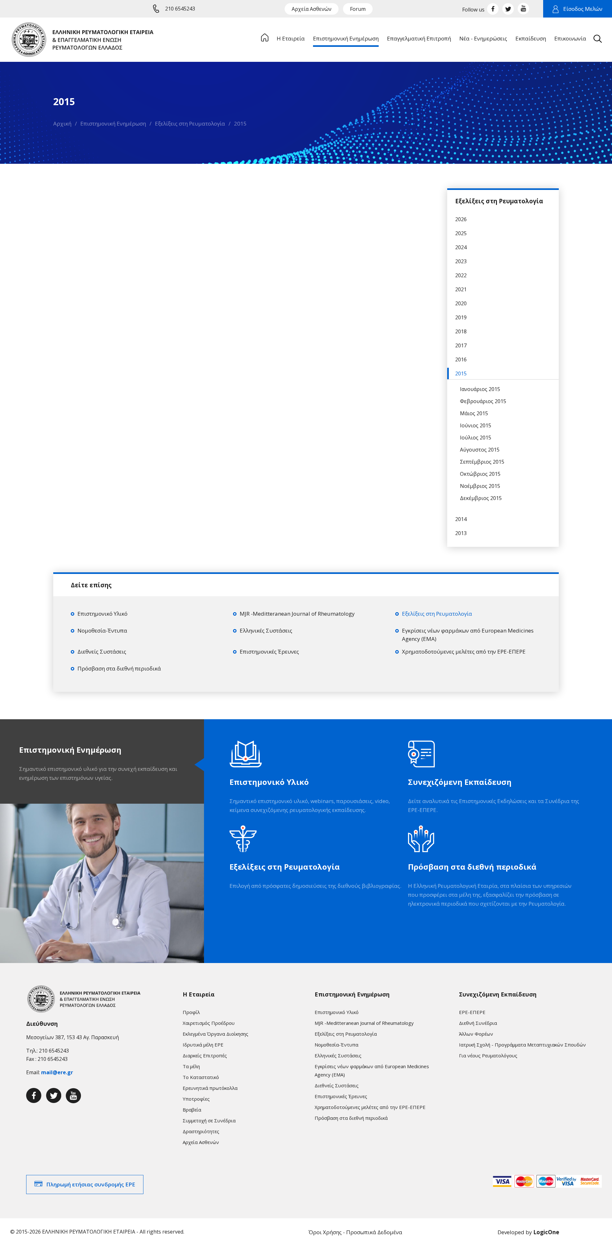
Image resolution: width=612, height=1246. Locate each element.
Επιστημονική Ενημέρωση (113, 123)
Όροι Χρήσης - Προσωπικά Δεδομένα (355, 1232)
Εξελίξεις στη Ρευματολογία (190, 123)
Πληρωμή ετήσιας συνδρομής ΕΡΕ (90, 1184)
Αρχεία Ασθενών (312, 8)
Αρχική (62, 123)
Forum (358, 8)
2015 (240, 123)
